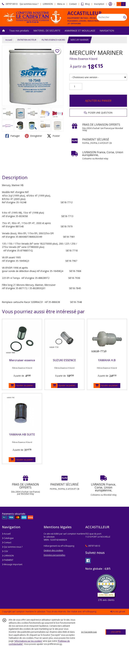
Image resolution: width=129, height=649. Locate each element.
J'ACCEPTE (116, 631)
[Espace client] (110, 4)
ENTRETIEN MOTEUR (26, 39)
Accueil (8, 39)
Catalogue (8, 538)
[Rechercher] (124, 17)
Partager (15, 135)
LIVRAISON (8, 555)
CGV (5, 551)
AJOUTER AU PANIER (98, 101)
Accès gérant (118, 611)
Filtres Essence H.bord (83, 59)
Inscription (99, 4)
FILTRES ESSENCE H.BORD (53, 39)
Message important (12, 564)
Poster (56, 135)
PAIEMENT (8, 560)
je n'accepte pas (89, 631)
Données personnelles (54, 555)
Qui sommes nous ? (13, 546)
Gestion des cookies (53, 550)
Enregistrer (36, 135)
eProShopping (89, 611)
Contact (73, 4)
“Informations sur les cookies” (28, 641)
